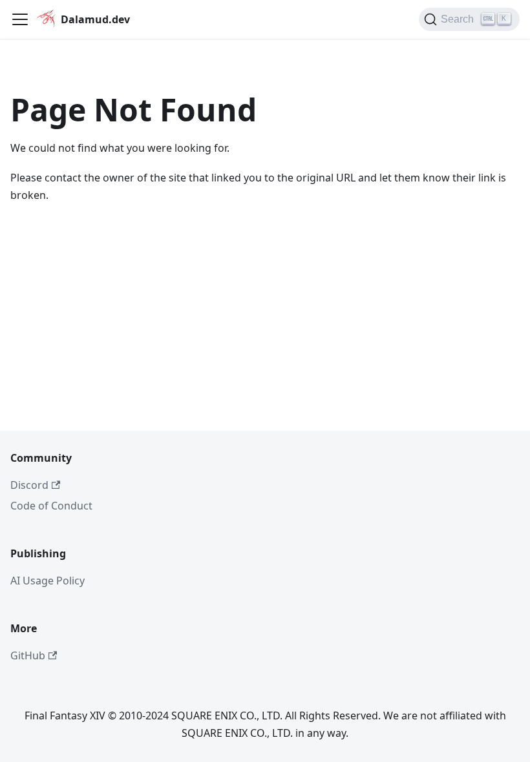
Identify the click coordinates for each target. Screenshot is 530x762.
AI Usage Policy (47, 580)
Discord (29, 485)
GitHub (27, 655)
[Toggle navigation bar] (20, 19)
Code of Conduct (51, 506)
